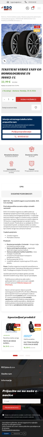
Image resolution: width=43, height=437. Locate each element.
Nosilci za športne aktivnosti (31, 17)
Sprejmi (6, 433)
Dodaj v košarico (28, 99)
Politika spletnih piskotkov (11, 430)
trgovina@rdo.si (15, 2)
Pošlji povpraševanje (21, 131)
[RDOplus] (6, 8)
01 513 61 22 (32, 2)
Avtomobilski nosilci (14, 17)
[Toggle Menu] (39, 8)
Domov (3, 17)
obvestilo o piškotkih (28, 417)
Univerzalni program (8, 19)
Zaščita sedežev (29, 339)
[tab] (21, 186)
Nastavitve (17, 433)
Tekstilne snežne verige (11, 338)
